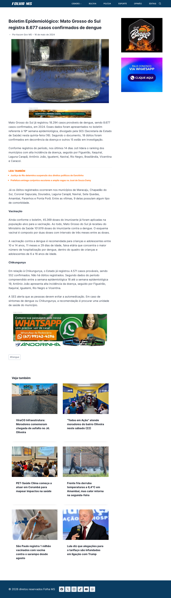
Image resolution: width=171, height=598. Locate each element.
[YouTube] (86, 589)
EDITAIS (152, 3)
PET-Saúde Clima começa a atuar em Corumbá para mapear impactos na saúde (34, 487)
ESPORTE (122, 3)
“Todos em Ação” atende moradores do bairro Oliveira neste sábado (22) (85, 424)
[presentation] (34, 398)
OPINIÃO (138, 3)
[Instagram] (74, 589)
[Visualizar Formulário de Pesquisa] (160, 3)
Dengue (14, 357)
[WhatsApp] (92, 589)
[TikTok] (80, 589)
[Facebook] (61, 589)
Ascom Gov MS (24, 34)
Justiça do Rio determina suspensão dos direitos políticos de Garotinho (47, 175)
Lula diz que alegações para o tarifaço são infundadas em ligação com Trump (85, 550)
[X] (68, 589)
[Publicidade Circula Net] (141, 91)
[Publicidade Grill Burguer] (141, 51)
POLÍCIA (107, 3)
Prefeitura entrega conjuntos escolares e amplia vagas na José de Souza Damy (51, 180)
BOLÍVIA (92, 3)
